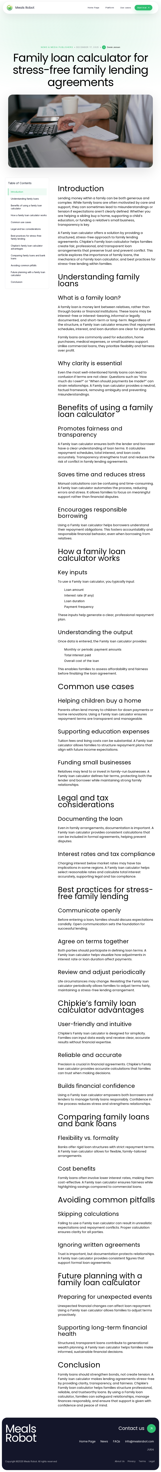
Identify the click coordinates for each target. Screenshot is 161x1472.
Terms (142, 1461)
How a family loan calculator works (29, 215)
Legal (152, 1461)
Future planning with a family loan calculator (28, 273)
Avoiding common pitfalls (23, 265)
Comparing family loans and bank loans (28, 257)
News (104, 1441)
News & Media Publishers (57, 47)
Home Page (87, 1441)
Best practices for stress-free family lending (26, 237)
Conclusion (16, 282)
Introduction (17, 191)
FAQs (116, 1441)
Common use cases (21, 222)
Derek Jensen (113, 47)
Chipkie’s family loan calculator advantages (27, 247)
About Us (120, 1461)
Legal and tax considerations (26, 229)
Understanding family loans (25, 198)
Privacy (132, 1461)
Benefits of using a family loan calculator (26, 207)
